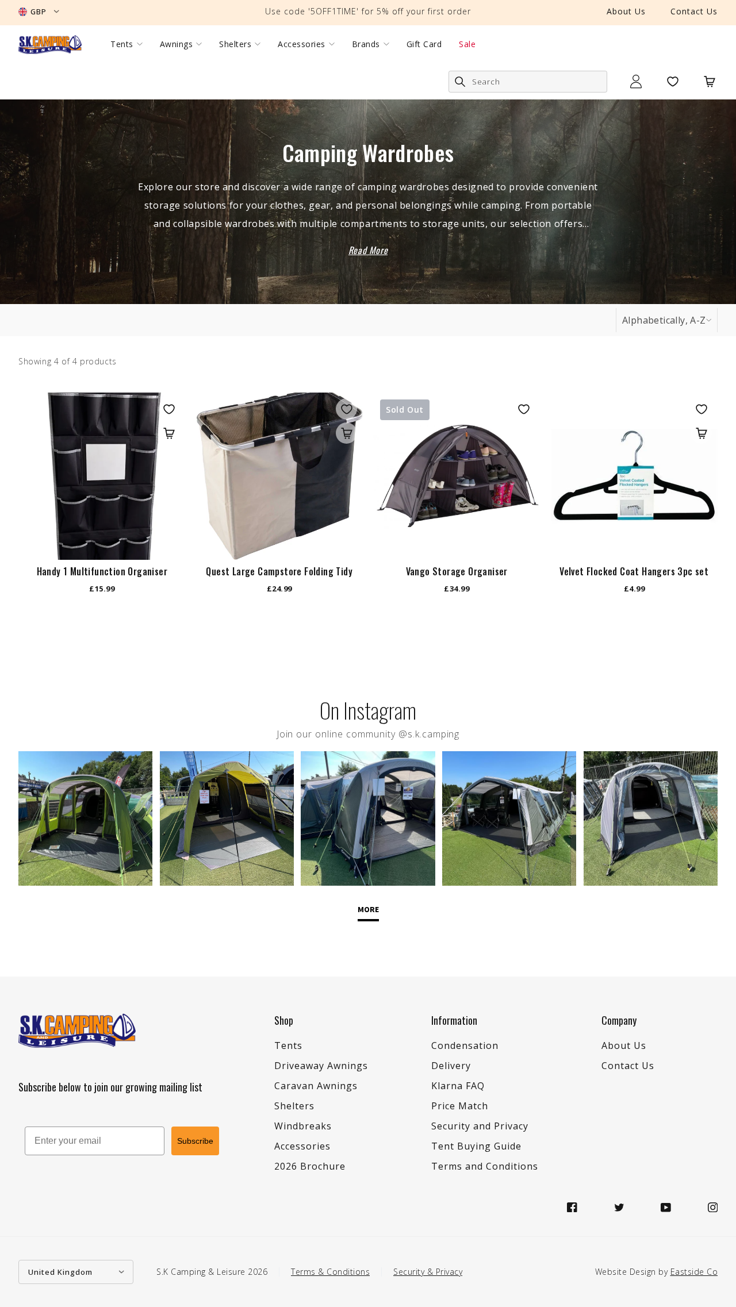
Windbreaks (303, 1126)
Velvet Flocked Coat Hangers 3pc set (633, 571)
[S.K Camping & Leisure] (50, 44)
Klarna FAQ (458, 1085)
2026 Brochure (310, 1166)
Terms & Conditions (330, 1271)
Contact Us (694, 11)
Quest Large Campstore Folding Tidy (279, 571)
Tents (121, 44)
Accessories (301, 44)
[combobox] (528, 81)
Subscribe (195, 1140)
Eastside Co (694, 1271)
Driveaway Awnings (321, 1065)
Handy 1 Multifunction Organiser (102, 571)
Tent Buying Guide (476, 1146)
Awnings (176, 44)
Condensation (465, 1045)
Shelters (235, 44)
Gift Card (424, 44)
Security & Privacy (427, 1271)
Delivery (451, 1065)
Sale (467, 44)
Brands (366, 44)
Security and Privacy (479, 1126)
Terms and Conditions (484, 1166)
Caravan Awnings (316, 1085)
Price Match (459, 1106)
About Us (626, 11)
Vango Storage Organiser (457, 571)
